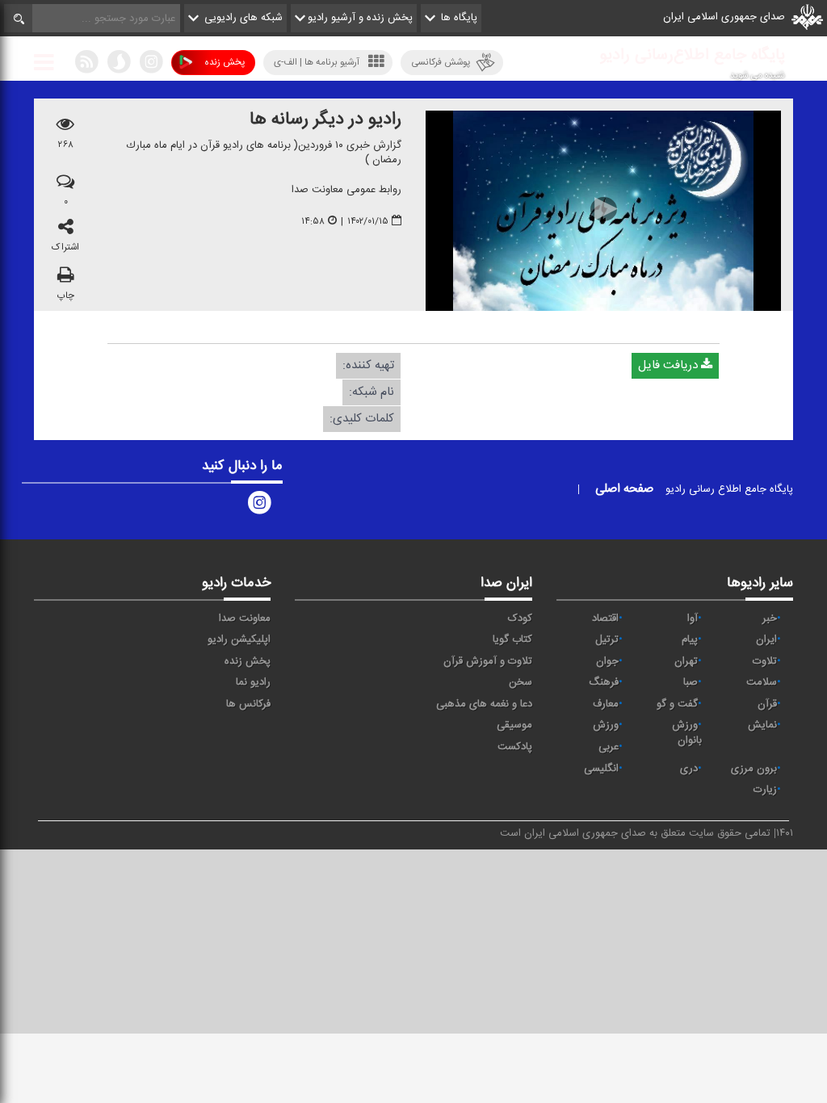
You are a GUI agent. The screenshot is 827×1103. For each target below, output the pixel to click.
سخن (520, 682)
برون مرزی (754, 769)
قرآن (767, 704)
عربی (608, 747)
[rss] (86, 65)
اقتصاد (605, 618)
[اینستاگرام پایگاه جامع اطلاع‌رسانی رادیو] (259, 506)
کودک (520, 618)
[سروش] (119, 65)
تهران (686, 661)
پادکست (514, 747)
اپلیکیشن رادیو (239, 639)
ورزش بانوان (687, 732)
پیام (690, 639)
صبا (690, 682)
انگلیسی (601, 769)
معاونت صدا (245, 618)
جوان (607, 661)
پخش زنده (224, 62)
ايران (766, 639)
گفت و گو (677, 704)
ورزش (606, 725)
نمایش (762, 725)
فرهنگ (604, 682)
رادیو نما (253, 682)
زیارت (765, 790)
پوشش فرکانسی (440, 62)
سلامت (761, 682)
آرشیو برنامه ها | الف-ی (316, 62)
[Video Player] (603, 211)
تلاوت (765, 661)
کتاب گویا (512, 639)
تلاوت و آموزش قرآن (487, 661)
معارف (606, 704)
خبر (769, 618)
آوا (692, 618)
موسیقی (514, 725)
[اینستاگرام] (151, 65)
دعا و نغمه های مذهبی (484, 704)
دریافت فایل (669, 364)
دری (689, 769)
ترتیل (607, 639)
